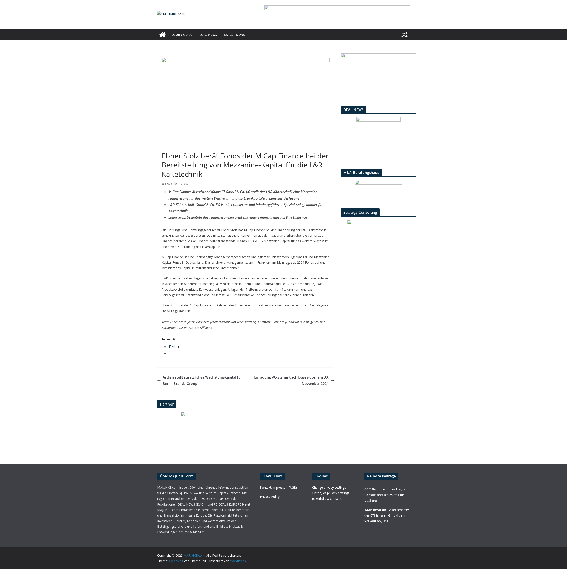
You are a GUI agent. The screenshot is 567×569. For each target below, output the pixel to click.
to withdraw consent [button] (327, 498)
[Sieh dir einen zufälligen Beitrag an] (404, 34)
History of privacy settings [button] (330, 493)
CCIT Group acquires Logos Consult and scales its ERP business (384, 494)
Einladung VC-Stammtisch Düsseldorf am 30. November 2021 (291, 380)
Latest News (234, 35)
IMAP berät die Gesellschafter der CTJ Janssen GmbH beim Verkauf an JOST (386, 515)
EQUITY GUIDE (181, 35)
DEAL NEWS (208, 35)
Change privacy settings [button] (329, 487)
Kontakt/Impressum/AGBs (279, 487)
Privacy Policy (270, 496)
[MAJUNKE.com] (162, 34)
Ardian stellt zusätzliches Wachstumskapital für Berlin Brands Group (202, 380)
